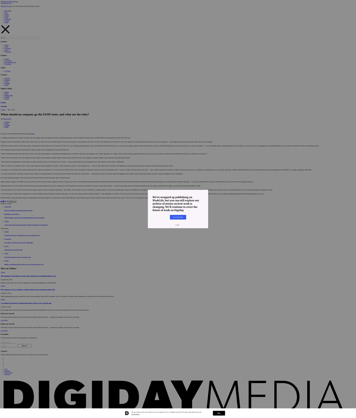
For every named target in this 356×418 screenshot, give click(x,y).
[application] (178, 413)
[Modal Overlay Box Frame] (178, 209)
